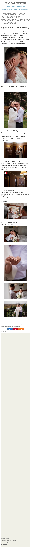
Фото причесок (23, 9)
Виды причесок (7, 9)
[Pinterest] (15, 329)
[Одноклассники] (21, 329)
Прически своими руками (6, 326)
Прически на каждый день (6, 324)
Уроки (15, 9)
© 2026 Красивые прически (6, 538)
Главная (7, 6)
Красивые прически (15, 3)
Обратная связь (4, 544)
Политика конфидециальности (7, 542)
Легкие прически (26, 322)
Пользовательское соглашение (11, 540)
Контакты (3, 540)
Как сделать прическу (18, 6)
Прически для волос (16, 326)
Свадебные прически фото (10, 322)
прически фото (20, 322)
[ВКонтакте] (10, 329)
